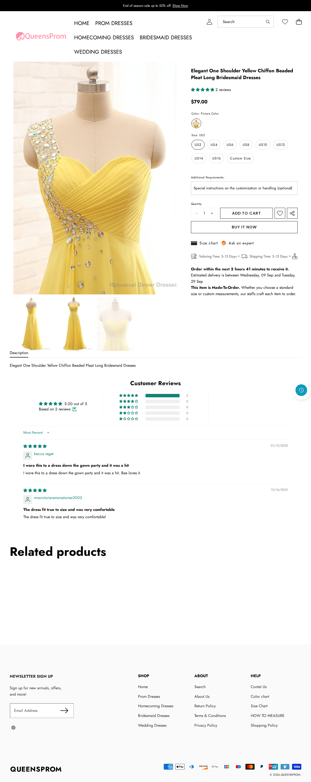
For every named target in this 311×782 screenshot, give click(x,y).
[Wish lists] (284, 21)
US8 (246, 144)
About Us (201, 696)
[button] (298, 21)
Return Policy (205, 706)
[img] (35, 446)
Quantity (196, 204)
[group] (32, 324)
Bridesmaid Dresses (153, 715)
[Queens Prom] (40, 37)
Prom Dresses (149, 696)
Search (200, 687)
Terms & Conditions (210, 715)
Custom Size (240, 158)
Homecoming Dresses (155, 706)
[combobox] (245, 21)
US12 (280, 144)
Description (19, 353)
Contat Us (259, 687)
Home (143, 687)
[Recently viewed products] (301, 390)
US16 (216, 158)
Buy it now (244, 227)
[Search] (267, 21)
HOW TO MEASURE (268, 715)
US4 (214, 144)
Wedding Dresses (152, 725)
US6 (230, 144)
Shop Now (180, 5)
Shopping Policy (264, 725)
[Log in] (209, 21)
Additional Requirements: (208, 177)
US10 (263, 144)
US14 (199, 158)
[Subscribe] (64, 710)
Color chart (260, 696)
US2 (198, 144)
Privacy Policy (205, 725)
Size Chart (259, 706)
